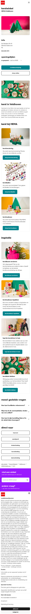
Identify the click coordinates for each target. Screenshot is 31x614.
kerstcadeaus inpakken (12, 313)
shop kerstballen (10, 192)
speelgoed (15, 439)
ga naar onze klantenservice (11, 488)
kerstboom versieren (11, 275)
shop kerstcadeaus (11, 228)
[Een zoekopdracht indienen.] (27, 480)
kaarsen (15, 433)
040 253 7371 (5, 51)
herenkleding (15, 451)
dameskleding (15, 458)
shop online (15, 73)
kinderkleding (15, 445)
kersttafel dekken (10, 390)
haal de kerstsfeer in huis (12, 352)
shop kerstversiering (11, 157)
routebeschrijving (15, 67)
